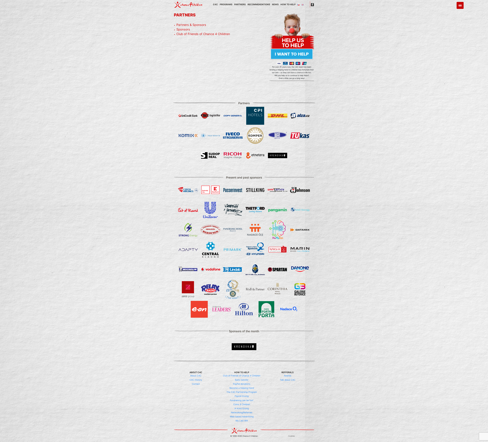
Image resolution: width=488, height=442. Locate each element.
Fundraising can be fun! (241, 400)
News (275, 4)
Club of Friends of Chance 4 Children (203, 34)
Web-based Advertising (242, 416)
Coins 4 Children (241, 404)
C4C (215, 4)
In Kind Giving (242, 408)
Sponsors (183, 29)
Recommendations (259, 4)
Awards (287, 375)
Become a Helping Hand (242, 388)
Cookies (291, 436)
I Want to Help (292, 54)
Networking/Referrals (241, 412)
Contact (196, 384)
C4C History (196, 380)
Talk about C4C (287, 380)
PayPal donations (241, 384)
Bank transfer (241, 380)
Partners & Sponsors (191, 25)
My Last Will (242, 420)
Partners (240, 4)
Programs (226, 4)
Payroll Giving (242, 396)
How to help (288, 4)
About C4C (195, 375)
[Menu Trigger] (460, 5)
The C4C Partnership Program (241, 392)
